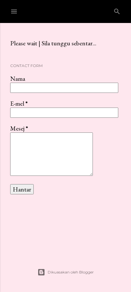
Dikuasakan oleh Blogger (71, 272)
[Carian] (117, 10)
